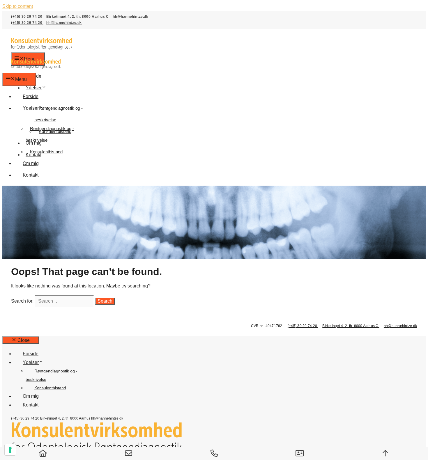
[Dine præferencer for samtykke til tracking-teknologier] (10, 449)
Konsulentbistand (46, 151)
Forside (30, 96)
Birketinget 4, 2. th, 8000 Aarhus (65, 418)
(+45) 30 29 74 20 (27, 17)
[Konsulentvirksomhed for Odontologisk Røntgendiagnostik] (36, 68)
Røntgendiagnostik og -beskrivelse (58, 114)
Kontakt (30, 175)
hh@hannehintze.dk (130, 17)
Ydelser (34, 87)
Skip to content (17, 6)
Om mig (31, 163)
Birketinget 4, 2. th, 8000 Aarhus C (78, 17)
